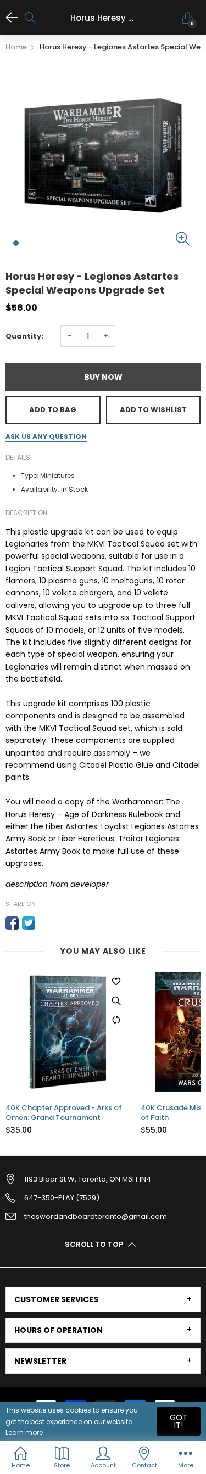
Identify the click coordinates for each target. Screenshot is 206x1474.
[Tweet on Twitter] (28, 923)
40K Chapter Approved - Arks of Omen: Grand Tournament (63, 1113)
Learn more (24, 1432)
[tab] (103, 1299)
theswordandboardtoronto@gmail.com (95, 1216)
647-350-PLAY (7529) (61, 1197)
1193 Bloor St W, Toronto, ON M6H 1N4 (87, 1179)
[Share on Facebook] (12, 923)
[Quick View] (116, 1001)
